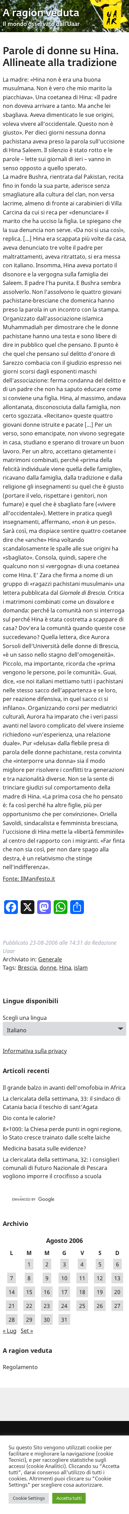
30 (47, 1319)
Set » (27, 1331)
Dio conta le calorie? (29, 1118)
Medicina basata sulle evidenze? (44, 1148)
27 (117, 1306)
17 (64, 1292)
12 (100, 1278)
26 (100, 1306)
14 (12, 1292)
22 (29, 1306)
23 (47, 1306)
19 (100, 1292)
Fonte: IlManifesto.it (29, 879)
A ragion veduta (41, 13)
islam (81, 967)
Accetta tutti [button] (69, 1498)
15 (29, 1292)
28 (12, 1319)
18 (82, 1292)
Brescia (27, 967)
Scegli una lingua (25, 1018)
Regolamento (20, 1367)
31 (64, 1319)
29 (29, 1319)
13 (117, 1278)
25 (82, 1306)
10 (64, 1278)
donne (48, 967)
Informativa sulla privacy (35, 1051)
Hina (65, 967)
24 (64, 1306)
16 (47, 1292)
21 (12, 1306)
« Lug (10, 1331)
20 (117, 1292)
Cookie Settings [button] (29, 1498)
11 (82, 1278)
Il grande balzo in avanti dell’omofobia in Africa (64, 1087)
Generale (50, 959)
